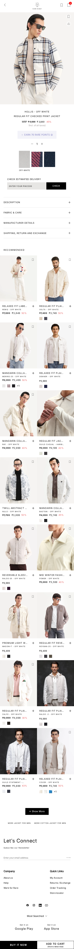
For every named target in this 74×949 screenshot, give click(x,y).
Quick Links (57, 871)
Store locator (57, 893)
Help (6, 882)
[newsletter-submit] (68, 857)
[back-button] (5, 4)
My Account (56, 877)
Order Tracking (58, 888)
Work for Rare (11, 888)
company (9, 871)
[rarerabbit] (37, 6)
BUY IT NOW (18, 944)
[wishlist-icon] (61, 5)
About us (8, 877)
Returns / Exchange (60, 882)
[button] (30, 102)
